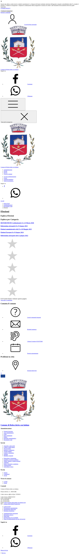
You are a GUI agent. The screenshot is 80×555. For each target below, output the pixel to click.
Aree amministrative (9, 432)
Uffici (5, 434)
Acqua (5, 178)
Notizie (5, 472)
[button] (8, 169)
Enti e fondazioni (8, 435)
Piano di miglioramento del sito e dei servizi (14, 519)
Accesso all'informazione (10, 176)
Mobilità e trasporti (8, 455)
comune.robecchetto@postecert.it (12, 504)
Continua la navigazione (6, 11)
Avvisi (5, 475)
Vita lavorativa (7, 448)
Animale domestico (8, 179)
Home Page (7, 203)
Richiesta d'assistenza (9, 510)
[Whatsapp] (15, 198)
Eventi (5, 483)
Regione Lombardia (5, 12)
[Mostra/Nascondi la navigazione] (13, 104)
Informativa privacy (8, 515)
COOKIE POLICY (5, 8)
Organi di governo (8, 431)
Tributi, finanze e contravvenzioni (12, 461)
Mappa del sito (4, 550)
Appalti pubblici (8, 451)
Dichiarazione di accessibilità (11, 517)
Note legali (6, 516)
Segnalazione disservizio (10, 509)
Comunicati (6, 474)
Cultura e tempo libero (9, 447)
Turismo (6, 454)
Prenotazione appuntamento (10, 508)
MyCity (4, 553)
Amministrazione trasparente (11, 513)
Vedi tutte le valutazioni (6, 300)
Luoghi (5, 481)
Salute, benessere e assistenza (11, 464)
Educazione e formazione (10, 458)
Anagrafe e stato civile (9, 446)
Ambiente (6, 462)
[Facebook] (4, 186)
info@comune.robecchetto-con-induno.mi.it (15, 502)
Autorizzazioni (7, 465)
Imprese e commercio (9, 450)
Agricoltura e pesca (8, 466)
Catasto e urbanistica (9, 453)
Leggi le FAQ (7, 506)
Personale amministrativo (10, 438)
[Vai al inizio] (1, 373)
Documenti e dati (8, 206)
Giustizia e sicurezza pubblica (11, 459)
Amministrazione (8, 205)
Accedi (2, 201)
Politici (5, 437)
